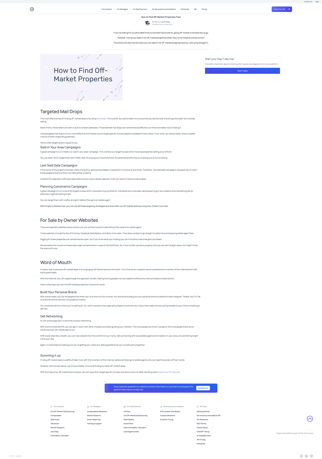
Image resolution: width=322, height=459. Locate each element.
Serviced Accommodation (173, 406)
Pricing (204, 9)
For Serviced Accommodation (164, 9)
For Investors (107, 9)
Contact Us (308, 2)
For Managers (122, 9)
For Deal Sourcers (140, 9)
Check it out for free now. (168, 372)
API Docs (203, 406)
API (195, 9)
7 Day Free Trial (279, 9)
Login (317, 2)
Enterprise (185, 9)
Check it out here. (160, 206)
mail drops (101, 118)
